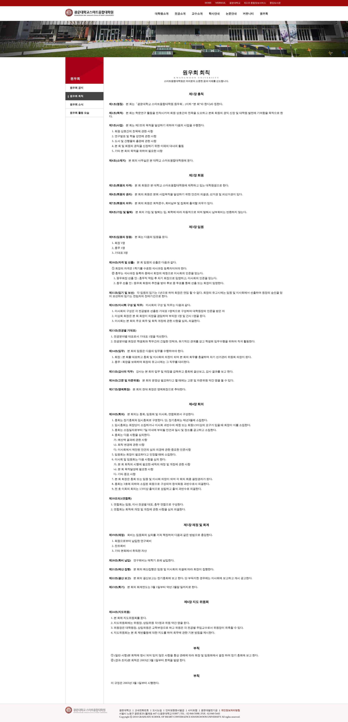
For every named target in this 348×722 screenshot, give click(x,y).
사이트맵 (192, 710)
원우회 (264, 13)
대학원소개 (162, 13)
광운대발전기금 (209, 710)
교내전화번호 (142, 710)
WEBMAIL (220, 3)
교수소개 (197, 13)
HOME (208, 3)
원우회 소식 (76, 104)
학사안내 (214, 13)
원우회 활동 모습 (79, 112)
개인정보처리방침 (230, 710)
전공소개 (180, 13)
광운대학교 (234, 3)
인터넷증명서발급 (174, 710)
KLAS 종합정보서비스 (255, 3)
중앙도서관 (275, 3)
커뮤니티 (248, 13)
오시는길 (157, 710)
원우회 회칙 (76, 96)
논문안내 (231, 13)
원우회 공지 (76, 87)
